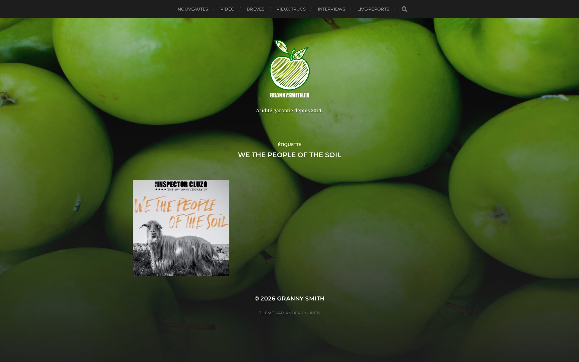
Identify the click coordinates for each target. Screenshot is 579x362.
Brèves (255, 9)
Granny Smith (301, 298)
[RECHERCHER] (404, 9)
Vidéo (227, 9)
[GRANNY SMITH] (290, 69)
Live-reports (373, 9)
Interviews (331, 9)
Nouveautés (193, 9)
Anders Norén (302, 312)
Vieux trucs (291, 9)
